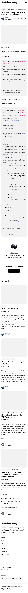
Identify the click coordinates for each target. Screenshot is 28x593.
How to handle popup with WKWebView (11, 416)
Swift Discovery (9, 2)
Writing (3, 559)
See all (23, 281)
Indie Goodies (5, 570)
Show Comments (14, 271)
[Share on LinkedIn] (25, 18)
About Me (4, 551)
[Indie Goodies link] (20, 578)
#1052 (7, 311)
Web (9, 9)
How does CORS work (9, 309)
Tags (2, 543)
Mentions (3, 562)
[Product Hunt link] (16, 578)
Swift (8, 359)
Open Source (5, 554)
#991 (6, 479)
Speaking (4, 557)
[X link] (6, 578)
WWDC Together (6, 567)
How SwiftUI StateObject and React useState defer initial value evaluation (12, 474)
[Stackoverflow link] (9, 578)
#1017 (7, 366)
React (4, 9)
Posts (2, 540)
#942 (7, 47)
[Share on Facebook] (18, 18)
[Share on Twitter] (14, 18)
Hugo (10, 588)
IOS (3, 359)
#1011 (7, 419)
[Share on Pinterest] (21, 18)
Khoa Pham (8, 19)
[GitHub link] (2, 578)
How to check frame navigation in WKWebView (13, 363)
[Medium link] (13, 578)
